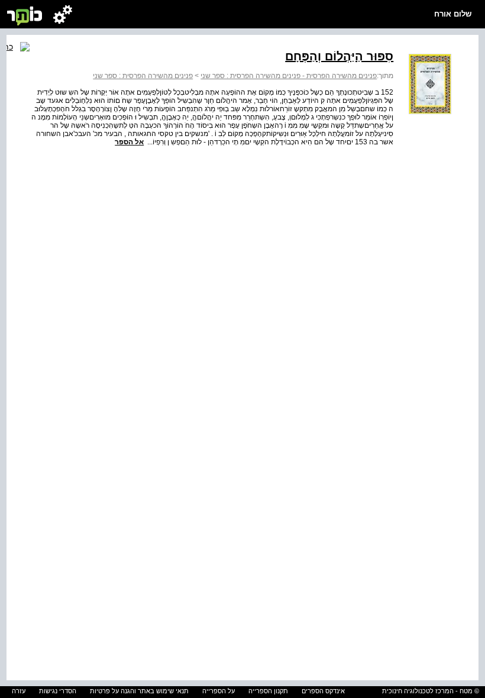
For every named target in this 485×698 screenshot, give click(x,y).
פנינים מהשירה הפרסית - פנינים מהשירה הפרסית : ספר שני (289, 76)
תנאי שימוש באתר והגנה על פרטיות (139, 690)
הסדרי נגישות (57, 690)
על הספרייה (218, 690)
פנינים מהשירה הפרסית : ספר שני (143, 76)
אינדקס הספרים (323, 690)
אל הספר (129, 142)
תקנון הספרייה (268, 690)
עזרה (18, 690)
